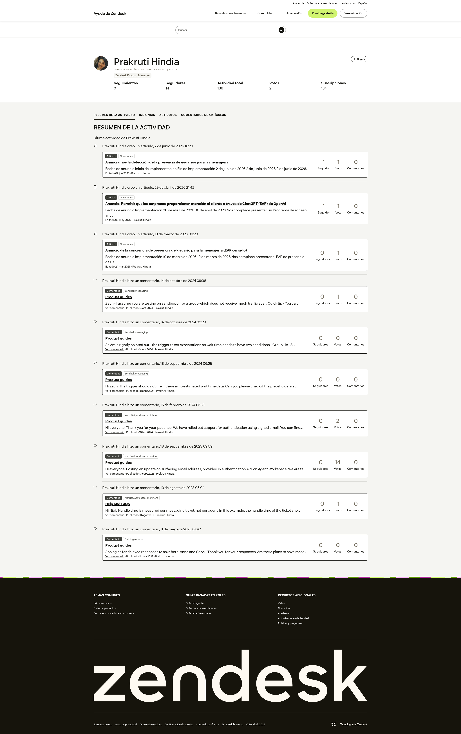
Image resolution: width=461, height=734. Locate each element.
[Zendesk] (230, 675)
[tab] (114, 115)
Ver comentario (114, 308)
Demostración (353, 13)
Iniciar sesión (293, 13)
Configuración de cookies (179, 724)
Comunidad (265, 13)
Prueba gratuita (323, 13)
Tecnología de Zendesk (353, 724)
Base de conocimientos (230, 13)
